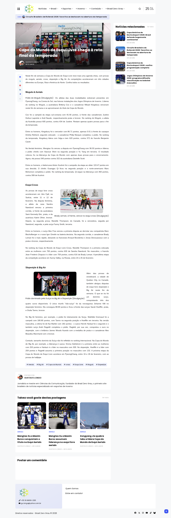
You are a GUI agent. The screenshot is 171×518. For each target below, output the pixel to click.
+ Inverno (80, 8)
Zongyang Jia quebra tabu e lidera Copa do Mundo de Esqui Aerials (92, 439)
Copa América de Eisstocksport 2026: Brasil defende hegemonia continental (139, 36)
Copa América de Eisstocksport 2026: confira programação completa (139, 65)
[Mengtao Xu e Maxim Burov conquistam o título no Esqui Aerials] (31, 415)
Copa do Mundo (54, 365)
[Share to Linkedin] (20, 90)
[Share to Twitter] (20, 81)
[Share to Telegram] (20, 94)
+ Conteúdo (95, 8)
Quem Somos (71, 488)
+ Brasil (52, 8)
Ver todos (105, 398)
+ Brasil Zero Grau (114, 8)
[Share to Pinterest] (20, 85)
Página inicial (25, 43)
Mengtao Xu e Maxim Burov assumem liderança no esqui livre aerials (62, 441)
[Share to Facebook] (20, 77)
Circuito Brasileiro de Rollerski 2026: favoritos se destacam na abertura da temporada (66, 16)
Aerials (36, 43)
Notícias (42, 8)
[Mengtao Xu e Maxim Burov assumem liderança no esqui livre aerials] (63, 415)
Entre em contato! (74, 493)
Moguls (90, 365)
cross (68, 365)
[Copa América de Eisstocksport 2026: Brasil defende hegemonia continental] (120, 36)
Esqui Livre (79, 365)
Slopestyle (102, 365)
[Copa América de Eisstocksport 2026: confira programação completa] (120, 66)
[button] (20, 99)
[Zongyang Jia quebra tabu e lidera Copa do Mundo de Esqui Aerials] (94, 415)
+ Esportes (66, 8)
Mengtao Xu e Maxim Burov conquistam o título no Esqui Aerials (29, 439)
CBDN (19, 17)
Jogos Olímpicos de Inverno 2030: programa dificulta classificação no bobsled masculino (140, 79)
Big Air (41, 365)
